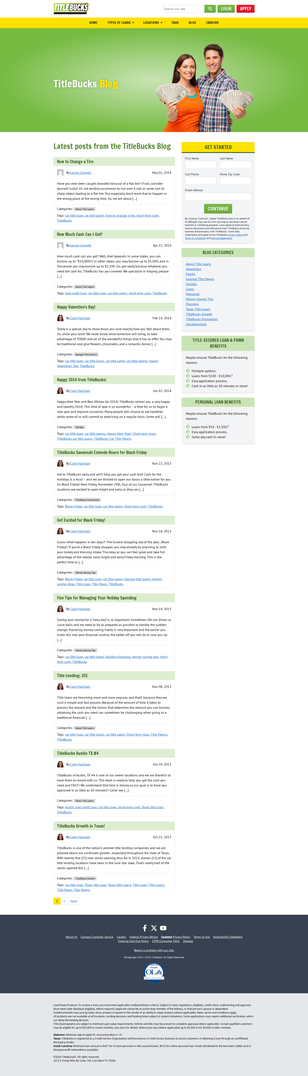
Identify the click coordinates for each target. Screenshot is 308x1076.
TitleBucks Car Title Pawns (112, 438)
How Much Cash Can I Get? (79, 234)
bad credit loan (76, 293)
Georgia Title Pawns (86, 354)
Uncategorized (196, 324)
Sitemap (188, 941)
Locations (151, 22)
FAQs (175, 22)
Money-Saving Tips (85, 572)
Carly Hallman (80, 318)
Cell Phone (192, 174)
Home (93, 22)
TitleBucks (64, 220)
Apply (245, 9)
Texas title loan (152, 807)
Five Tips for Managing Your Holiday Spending (97, 598)
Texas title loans (119, 885)
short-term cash (147, 215)
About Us (71, 937)
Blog (192, 22)
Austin (69, 807)
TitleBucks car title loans (74, 438)
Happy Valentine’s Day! (76, 307)
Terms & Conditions (195, 238)
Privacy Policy (175, 937)
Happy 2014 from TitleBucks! (81, 380)
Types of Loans (119, 22)
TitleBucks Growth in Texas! (81, 826)
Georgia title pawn (137, 579)
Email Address (194, 190)
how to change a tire (120, 215)
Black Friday (73, 506)
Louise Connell (80, 172)
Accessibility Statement (227, 937)
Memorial (192, 294)
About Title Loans (84, 209)
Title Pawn (99, 584)
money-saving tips (145, 657)
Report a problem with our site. (154, 950)
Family (190, 274)
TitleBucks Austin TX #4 (77, 753)
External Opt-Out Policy (133, 941)
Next (73, 901)
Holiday (79, 427)
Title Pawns (159, 734)
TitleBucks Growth (85, 878)
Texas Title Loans (84, 800)
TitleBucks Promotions (87, 499)
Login (226, 9)
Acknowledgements (221, 238)
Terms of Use (202, 937)
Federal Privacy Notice (143, 937)
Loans (190, 289)
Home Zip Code (229, 174)
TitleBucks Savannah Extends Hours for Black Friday (102, 452)
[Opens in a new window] (144, 928)
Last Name (226, 158)
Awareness (193, 269)
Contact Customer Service (97, 937)
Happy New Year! (119, 433)
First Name (192, 158)
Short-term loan (144, 433)
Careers (212, 22)
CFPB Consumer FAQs (166, 941)
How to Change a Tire (75, 162)
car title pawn (94, 215)
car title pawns (137, 361)
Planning (192, 304)
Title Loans (156, 885)
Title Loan (83, 584)
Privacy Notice (235, 234)
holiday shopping (118, 657)
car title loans (94, 361)
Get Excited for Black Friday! (81, 520)
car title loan (74, 215)
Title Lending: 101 (72, 676)
